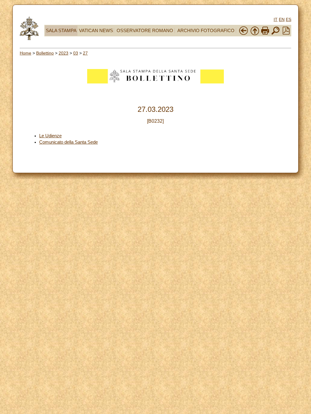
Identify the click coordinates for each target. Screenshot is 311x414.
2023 (63, 53)
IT (276, 19)
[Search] (275, 34)
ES (288, 19)
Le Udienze (50, 135)
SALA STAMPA (61, 30)
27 (85, 53)
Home (25, 53)
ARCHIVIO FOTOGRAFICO (205, 30)
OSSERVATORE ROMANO (145, 30)
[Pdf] (286, 33)
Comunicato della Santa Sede (68, 142)
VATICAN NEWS (96, 30)
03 (75, 53)
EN (282, 19)
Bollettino (45, 53)
